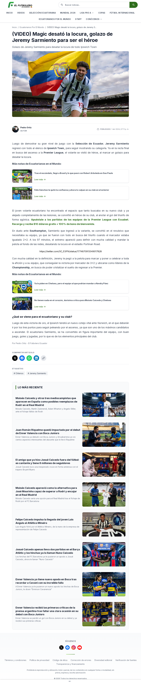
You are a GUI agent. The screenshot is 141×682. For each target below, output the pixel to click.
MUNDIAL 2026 (67, 13)
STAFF (78, 19)
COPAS (101, 13)
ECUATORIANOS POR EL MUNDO (55, 19)
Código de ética (60, 660)
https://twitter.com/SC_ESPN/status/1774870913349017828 (70, 251)
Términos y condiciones (15, 660)
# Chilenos (18, 373)
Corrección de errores (81, 660)
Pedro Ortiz (26, 127)
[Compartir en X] (15, 358)
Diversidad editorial (103, 660)
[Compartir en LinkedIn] (36, 358)
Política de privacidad (39, 660)
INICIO (9, 13)
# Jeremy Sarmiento (37, 373)
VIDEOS (21, 13)
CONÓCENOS (92, 19)
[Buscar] (133, 5)
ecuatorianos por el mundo (32, 27)
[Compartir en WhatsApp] (29, 358)
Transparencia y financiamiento (70, 664)
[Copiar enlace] (43, 358)
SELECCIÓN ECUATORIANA (42, 13)
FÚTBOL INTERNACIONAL (122, 13)
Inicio (14, 27)
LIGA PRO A (85, 13)
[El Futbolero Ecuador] (20, 5)
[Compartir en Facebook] (22, 358)
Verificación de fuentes (126, 660)
